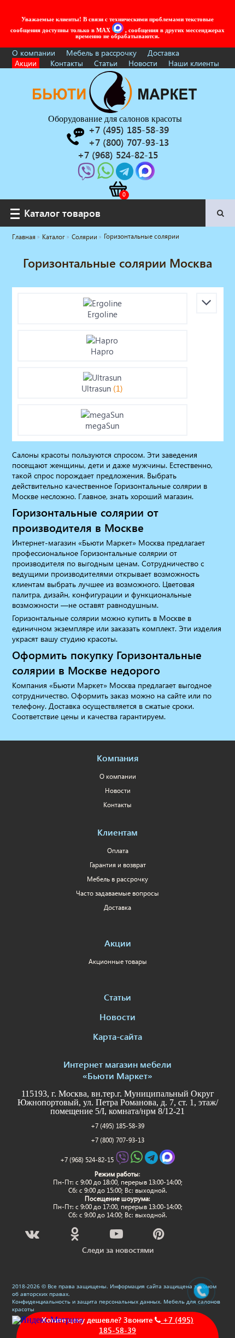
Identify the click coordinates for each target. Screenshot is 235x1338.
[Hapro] (103, 340)
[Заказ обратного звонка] (75, 136)
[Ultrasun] (103, 377)
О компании (33, 53)
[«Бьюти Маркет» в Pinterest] (159, 1235)
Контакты (66, 63)
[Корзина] (117, 189)
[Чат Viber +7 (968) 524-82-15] (87, 174)
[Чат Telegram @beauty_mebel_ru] (126, 174)
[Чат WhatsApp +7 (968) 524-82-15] (106, 174)
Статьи (106, 63)
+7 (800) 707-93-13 (117, 1140)
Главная (24, 237)
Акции (26, 63)
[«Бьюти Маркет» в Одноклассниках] (75, 1235)
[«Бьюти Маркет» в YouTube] (117, 1235)
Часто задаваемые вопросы (117, 893)
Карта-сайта (117, 1036)
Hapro (102, 351)
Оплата (117, 850)
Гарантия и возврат (118, 865)
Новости (142, 63)
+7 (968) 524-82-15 (87, 1160)
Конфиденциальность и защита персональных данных (86, 1301)
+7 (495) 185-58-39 (117, 1126)
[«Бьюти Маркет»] (115, 110)
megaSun (102, 425)
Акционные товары (118, 961)
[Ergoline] (103, 303)
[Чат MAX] (118, 30)
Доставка (163, 53)
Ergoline (102, 314)
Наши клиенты (193, 63)
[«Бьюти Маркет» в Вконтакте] (33, 1235)
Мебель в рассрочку (101, 53)
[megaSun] (103, 414)
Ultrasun (102, 388)
